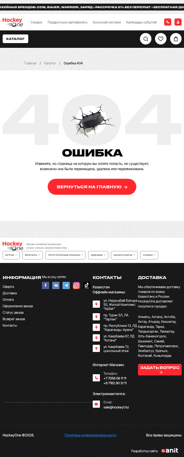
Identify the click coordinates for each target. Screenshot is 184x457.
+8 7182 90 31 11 (115, 383)
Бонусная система (107, 22)
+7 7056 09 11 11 (115, 378)
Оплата (8, 299)
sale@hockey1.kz (116, 407)
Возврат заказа (14, 319)
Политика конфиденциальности (90, 435)
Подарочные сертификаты (67, 22)
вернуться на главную (90, 186)
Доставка (10, 293)
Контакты (10, 325)
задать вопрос (159, 367)
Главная (30, 63)
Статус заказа (13, 312)
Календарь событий (141, 22)
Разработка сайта (144, 451)
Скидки (36, 22)
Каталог (50, 63)
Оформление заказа (18, 306)
